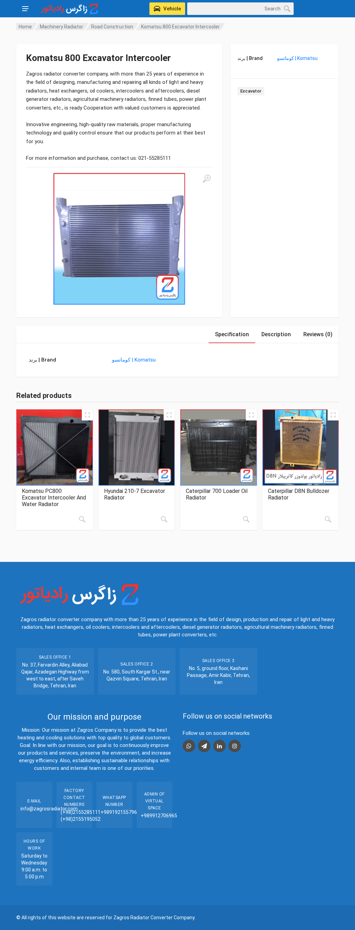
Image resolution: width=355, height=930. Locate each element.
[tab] (232, 334)
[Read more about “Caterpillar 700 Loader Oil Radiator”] (246, 519)
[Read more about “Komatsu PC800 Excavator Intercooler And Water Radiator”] (82, 519)
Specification (232, 334)
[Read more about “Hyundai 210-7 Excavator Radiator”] (164, 519)
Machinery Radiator (61, 26)
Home (25, 26)
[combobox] (240, 8)
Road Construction (112, 26)
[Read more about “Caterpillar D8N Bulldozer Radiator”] (328, 519)
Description (276, 334)
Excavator (250, 91)
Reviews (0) (317, 334)
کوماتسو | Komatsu (297, 58)
